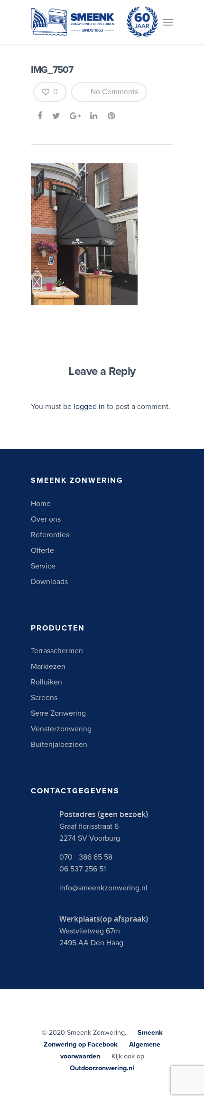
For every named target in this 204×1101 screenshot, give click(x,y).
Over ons (46, 519)
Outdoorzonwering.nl (102, 1068)
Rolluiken (46, 682)
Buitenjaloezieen (59, 744)
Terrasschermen (57, 651)
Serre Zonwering (58, 713)
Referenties (50, 535)
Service (43, 566)
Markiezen (48, 666)
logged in (89, 406)
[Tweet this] (56, 116)
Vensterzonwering (61, 729)
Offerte (42, 550)
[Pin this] (112, 116)
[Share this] (40, 116)
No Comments (113, 92)
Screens (44, 697)
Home (41, 503)
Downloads (49, 581)
